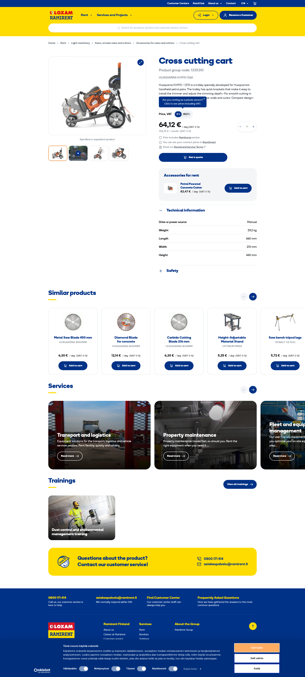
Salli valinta (257, 658)
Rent (84, 15)
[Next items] (253, 296)
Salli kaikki (257, 647)
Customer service (113, 639)
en (243, 3)
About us (213, 3)
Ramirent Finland (116, 624)
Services (145, 624)
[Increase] (253, 126)
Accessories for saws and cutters (155, 43)
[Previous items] (244, 296)
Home (51, 43)
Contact (231, 3)
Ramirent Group (184, 630)
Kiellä (257, 668)
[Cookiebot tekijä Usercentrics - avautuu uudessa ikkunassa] (42, 670)
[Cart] (255, 3)
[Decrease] (240, 126)
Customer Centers (178, 3)
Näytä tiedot (190, 668)
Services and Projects (112, 15)
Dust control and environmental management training (81, 517)
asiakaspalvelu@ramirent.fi (226, 564)
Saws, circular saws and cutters (113, 43)
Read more (99, 435)
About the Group (187, 624)
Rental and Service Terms (188, 147)
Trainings (144, 639)
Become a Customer (241, 15)
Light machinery (80, 43)
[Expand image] (140, 62)
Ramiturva (185, 137)
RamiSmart (209, 142)
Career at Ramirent (114, 634)
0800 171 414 (213, 559)
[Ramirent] (61, 15)
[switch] (115, 668)
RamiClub (198, 3)
